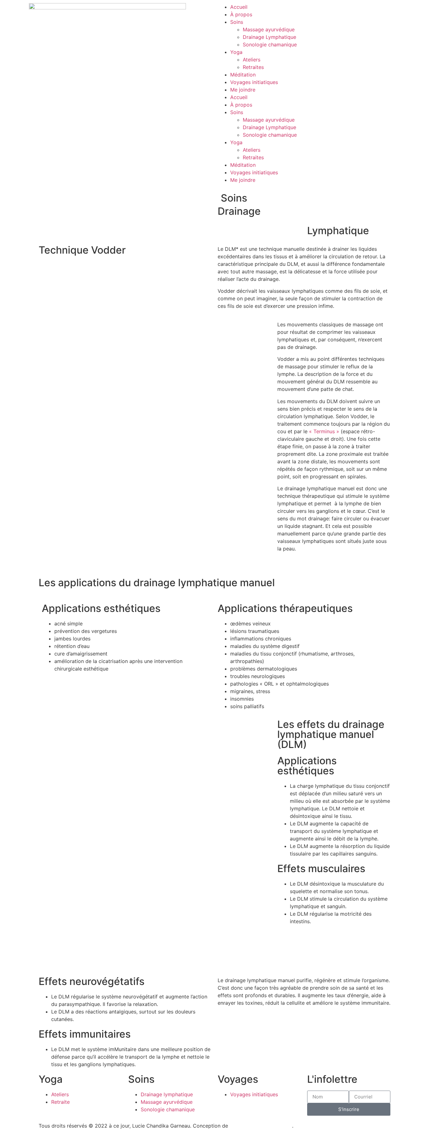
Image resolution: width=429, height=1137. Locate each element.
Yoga (236, 52)
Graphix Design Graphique (261, 1126)
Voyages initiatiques (254, 82)
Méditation (243, 74)
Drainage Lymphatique (269, 37)
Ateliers (251, 59)
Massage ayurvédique (269, 29)
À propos (241, 14)
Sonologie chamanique (270, 44)
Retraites (253, 67)
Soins (236, 22)
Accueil (238, 7)
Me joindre (242, 90)
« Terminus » (324, 431)
